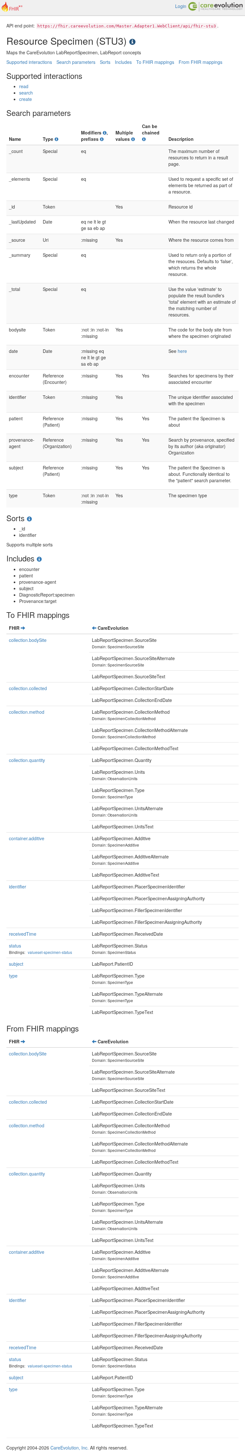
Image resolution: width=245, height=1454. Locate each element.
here (182, 351)
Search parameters (75, 62)
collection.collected (28, 688)
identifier (17, 886)
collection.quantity (27, 760)
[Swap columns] (23, 628)
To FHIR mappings (155, 62)
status (15, 945)
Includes (123, 62)
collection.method (26, 712)
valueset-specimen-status (50, 952)
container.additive (26, 838)
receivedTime (22, 934)
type (13, 975)
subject (16, 964)
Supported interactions (29, 62)
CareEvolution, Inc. (69, 1447)
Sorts (105, 62)
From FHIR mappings (200, 62)
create (25, 99)
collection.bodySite (28, 640)
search (26, 92)
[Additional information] (56, 139)
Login (180, 6)
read (23, 86)
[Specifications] (132, 41)
